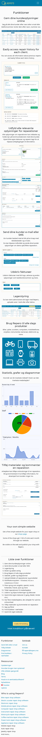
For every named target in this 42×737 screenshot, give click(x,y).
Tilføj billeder (6, 647)
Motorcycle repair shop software (13, 714)
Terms (3, 676)
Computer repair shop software (12, 709)
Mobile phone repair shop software (14, 706)
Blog (3, 674)
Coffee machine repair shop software (15, 717)
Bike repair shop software (10, 697)
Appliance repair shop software (12, 723)
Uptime (4, 688)
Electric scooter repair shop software (14, 700)
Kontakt (25, 647)
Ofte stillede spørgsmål (9, 671)
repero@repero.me (31, 650)
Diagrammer (6, 650)
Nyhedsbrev (5, 682)
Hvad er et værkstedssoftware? (12, 679)
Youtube (6, 685)
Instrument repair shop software (13, 712)
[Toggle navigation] (38, 3)
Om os (24, 645)
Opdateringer (6, 665)
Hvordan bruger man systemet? (13, 668)
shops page (22, 534)
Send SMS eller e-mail (9, 645)
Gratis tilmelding (21, 624)
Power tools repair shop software (13, 720)
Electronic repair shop (9, 703)
